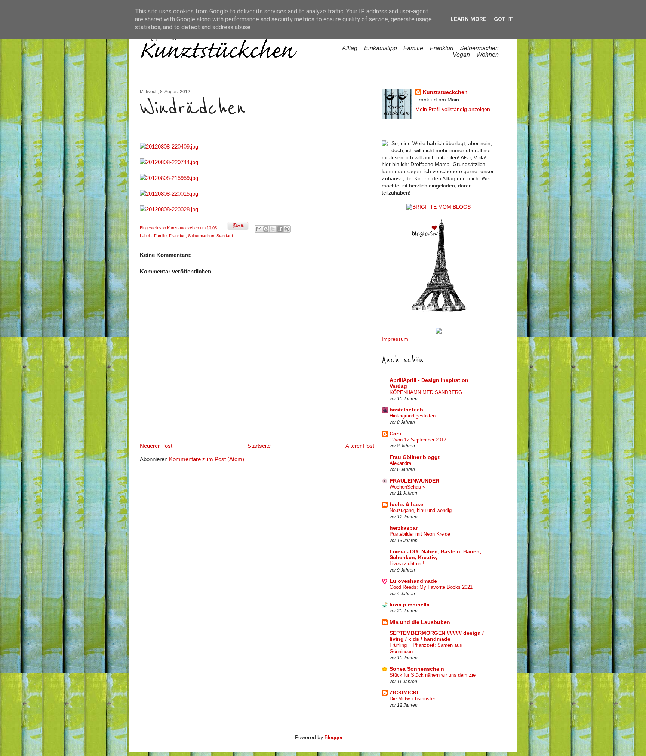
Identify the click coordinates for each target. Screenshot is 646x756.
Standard (224, 235)
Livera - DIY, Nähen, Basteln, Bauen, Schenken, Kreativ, (435, 554)
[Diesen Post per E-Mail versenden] (258, 229)
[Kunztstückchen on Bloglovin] (438, 310)
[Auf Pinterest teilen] (287, 229)
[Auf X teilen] (273, 229)
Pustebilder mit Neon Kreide (420, 534)
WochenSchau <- (408, 487)
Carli (395, 434)
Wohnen (487, 55)
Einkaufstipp (380, 48)
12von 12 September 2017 (418, 440)
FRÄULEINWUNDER (414, 481)
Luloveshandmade (413, 581)
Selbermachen (479, 48)
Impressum (395, 339)
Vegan (461, 55)
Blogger (333, 737)
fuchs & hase (406, 504)
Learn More (468, 19)
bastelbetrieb (406, 410)
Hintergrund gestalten (413, 416)
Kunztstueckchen (183, 228)
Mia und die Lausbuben (420, 622)
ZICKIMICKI (404, 692)
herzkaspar (404, 528)
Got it (503, 19)
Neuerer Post (156, 446)
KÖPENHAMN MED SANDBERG (426, 392)
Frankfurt (441, 48)
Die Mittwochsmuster (412, 698)
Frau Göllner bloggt (415, 457)
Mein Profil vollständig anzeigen (452, 109)
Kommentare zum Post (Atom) (206, 459)
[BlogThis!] (266, 229)
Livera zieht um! (407, 563)
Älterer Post (359, 446)
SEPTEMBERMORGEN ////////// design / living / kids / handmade (437, 636)
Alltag (349, 48)
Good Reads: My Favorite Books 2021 (431, 587)
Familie (413, 48)
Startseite (259, 446)
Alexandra (400, 463)
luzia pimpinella (410, 604)
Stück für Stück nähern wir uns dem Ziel (433, 675)
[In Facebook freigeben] (280, 229)
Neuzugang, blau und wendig (421, 510)
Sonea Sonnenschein (417, 669)
